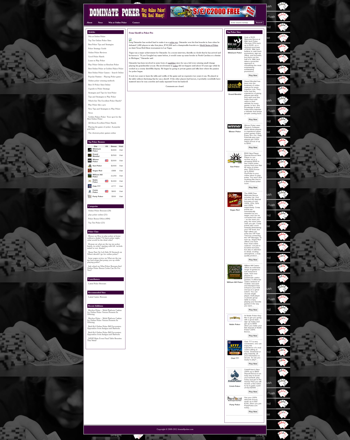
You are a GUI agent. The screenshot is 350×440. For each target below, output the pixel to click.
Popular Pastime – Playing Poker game (104, 76)
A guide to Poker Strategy (99, 89)
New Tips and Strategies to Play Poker (104, 109)
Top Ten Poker (94, 223)
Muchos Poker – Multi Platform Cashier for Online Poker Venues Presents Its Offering (104, 312)
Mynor (91, 236)
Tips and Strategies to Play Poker (102, 97)
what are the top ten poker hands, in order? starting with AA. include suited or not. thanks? (104, 246)
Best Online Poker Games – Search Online (106, 72)
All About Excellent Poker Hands (102, 123)
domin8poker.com (185, 429)
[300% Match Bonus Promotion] (213, 16)
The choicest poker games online (102, 133)
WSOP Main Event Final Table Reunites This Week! (104, 339)
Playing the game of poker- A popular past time (103, 128)
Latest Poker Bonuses (97, 283)
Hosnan (91, 244)
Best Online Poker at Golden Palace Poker (105, 68)
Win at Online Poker (117, 22)
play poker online (95, 215)
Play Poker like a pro (97, 105)
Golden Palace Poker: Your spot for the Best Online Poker (104, 118)
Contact (136, 22)
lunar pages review (96, 258)
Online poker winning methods (101, 81)
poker (175, 66)
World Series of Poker (209, 45)
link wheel (92, 266)
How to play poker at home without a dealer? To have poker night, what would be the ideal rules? (103, 238)
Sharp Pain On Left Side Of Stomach (103, 252)
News (100, 22)
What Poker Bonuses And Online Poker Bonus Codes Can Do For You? (104, 268)
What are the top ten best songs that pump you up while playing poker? (104, 260)
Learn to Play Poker (96, 60)
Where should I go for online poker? (102, 254)
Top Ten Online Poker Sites (99, 40)
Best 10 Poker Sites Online (99, 85)
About (89, 22)
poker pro (174, 42)
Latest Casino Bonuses (97, 297)
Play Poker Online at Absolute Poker (103, 64)
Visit (121, 150)
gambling (172, 63)
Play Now (253, 75)
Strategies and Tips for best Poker (102, 93)
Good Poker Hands (96, 56)
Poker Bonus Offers (96, 219)
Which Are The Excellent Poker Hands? (105, 101)
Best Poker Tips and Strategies (101, 44)
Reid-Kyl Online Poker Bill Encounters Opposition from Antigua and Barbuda (104, 327)
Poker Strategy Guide (97, 48)
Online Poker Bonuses (97, 210)
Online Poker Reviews (97, 52)
